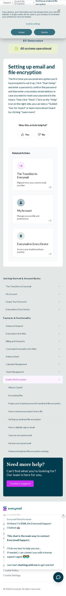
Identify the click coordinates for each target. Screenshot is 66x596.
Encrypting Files (15, 395)
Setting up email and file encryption (24, 419)
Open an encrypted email (20, 435)
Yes (27, 134)
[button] (58, 577)
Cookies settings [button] (33, 23)
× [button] (59, 9)
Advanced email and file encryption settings (28, 451)
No (43, 134)
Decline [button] (44, 32)
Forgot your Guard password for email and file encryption (34, 403)
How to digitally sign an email (21, 427)
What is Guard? (15, 387)
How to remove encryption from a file (25, 411)
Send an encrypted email (19, 443)
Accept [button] (22, 32)
